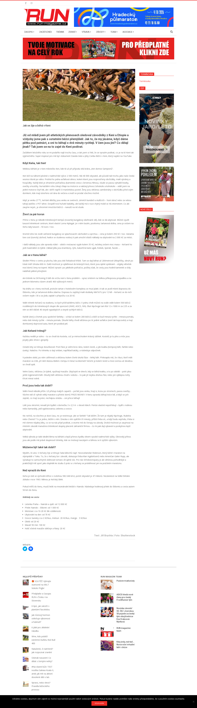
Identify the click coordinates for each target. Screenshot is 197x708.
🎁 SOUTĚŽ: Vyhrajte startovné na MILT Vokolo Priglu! (41, 584)
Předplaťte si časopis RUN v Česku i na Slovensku (41, 597)
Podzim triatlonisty (126, 581)
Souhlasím (99, 703)
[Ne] (193, 701)
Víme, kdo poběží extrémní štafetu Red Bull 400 (43, 640)
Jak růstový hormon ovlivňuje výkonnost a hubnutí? (41, 618)
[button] (47, 17)
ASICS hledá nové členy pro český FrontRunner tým (125, 597)
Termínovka (144, 81)
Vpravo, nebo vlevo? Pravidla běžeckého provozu (41, 686)
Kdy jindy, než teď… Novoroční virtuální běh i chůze (126, 644)
